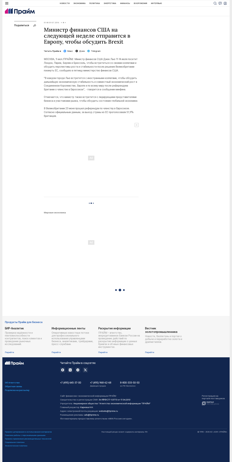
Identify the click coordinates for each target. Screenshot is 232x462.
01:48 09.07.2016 (51, 22)
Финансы (125, 3)
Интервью (156, 3)
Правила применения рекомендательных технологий (28, 439)
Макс (70, 51)
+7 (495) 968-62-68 (100, 384)
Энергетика (110, 3)
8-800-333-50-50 (130, 384)
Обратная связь (13, 386)
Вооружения (140, 3)
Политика (94, 3)
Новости (65, 3)
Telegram (96, 51)
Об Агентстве (12, 382)
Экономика (79, 3)
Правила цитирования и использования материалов (28, 432)
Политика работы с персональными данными (25, 435)
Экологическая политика (16, 446)
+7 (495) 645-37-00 (70, 382)
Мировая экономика (55, 212)
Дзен (82, 51)
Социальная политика (14, 442)
